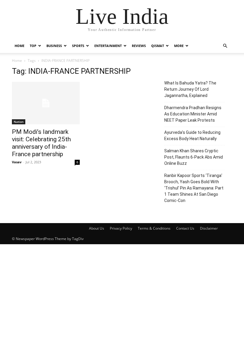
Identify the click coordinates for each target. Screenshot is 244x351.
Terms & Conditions (154, 228)
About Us (96, 228)
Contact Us (185, 228)
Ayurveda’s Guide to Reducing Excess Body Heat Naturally (192, 135)
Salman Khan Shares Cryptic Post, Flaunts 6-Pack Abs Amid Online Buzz (193, 157)
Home (19, 45)
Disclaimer (209, 228)
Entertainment (108, 45)
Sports (78, 45)
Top (33, 45)
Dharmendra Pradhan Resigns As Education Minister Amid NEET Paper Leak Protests (192, 114)
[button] (225, 46)
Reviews (139, 45)
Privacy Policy (121, 228)
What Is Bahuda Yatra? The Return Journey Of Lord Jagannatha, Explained (190, 89)
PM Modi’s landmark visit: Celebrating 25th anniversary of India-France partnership (41, 143)
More (179, 45)
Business (54, 45)
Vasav (16, 162)
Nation (19, 122)
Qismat (157, 45)
